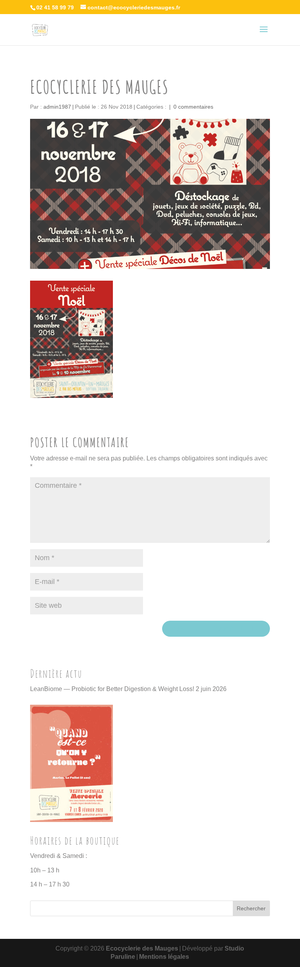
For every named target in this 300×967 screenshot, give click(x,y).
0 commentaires (193, 107)
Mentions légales (164, 956)
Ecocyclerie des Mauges (142, 948)
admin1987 (57, 107)
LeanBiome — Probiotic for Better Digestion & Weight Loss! (112, 689)
